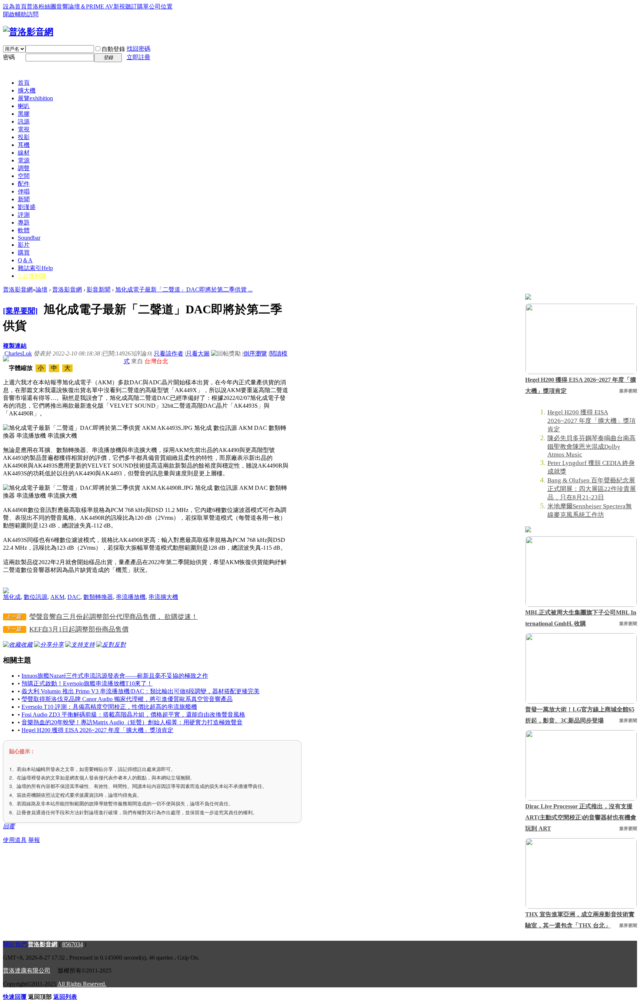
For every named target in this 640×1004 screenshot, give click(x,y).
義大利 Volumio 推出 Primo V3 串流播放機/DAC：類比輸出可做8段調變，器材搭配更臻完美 (140, 691)
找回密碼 (138, 49)
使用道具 (15, 840)
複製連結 (15, 346)
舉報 (34, 840)
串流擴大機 (163, 597)
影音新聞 (98, 289)
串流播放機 (131, 597)
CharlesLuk (18, 353)
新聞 (24, 199)
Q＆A (25, 260)
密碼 (9, 57)
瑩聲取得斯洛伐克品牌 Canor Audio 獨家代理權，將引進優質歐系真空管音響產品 (127, 699)
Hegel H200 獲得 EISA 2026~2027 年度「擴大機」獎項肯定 (97, 730)
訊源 (24, 121)
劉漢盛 (27, 207)
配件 (24, 184)
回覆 (9, 826)
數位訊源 (35, 597)
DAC (73, 597)
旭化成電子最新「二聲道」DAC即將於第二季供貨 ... (184, 289)
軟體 (24, 230)
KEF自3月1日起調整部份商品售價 (79, 629)
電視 (24, 129)
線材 (24, 152)
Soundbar (29, 238)
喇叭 (24, 106)
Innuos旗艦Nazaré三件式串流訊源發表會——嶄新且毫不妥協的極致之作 (114, 676)
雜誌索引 (35, 268)
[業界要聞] (20, 311)
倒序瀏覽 (255, 353)
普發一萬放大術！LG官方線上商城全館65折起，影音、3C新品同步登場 (579, 715)
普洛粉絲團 (41, 6)
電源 (24, 160)
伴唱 (24, 191)
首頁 (24, 83)
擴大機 (27, 90)
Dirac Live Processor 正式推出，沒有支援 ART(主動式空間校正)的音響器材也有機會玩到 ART (580, 817)
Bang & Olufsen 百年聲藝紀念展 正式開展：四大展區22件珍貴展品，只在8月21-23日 (591, 489)
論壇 (41, 289)
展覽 (35, 98)
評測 (24, 215)
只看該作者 (168, 353)
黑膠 (24, 114)
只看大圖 (198, 353)
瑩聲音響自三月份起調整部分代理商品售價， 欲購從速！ (113, 616)
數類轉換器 (98, 597)
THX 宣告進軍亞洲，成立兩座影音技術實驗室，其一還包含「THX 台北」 (579, 920)
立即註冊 (138, 57)
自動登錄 (113, 49)
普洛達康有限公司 (26, 970)
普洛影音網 (18, 289)
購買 (24, 252)
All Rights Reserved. (81, 984)
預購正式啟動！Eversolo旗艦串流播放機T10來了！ (87, 683)
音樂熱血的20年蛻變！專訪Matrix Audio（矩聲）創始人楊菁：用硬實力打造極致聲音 (132, 722)
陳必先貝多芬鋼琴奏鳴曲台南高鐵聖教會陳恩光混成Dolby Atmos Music (591, 446)
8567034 (72, 944)
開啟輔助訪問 (21, 14)
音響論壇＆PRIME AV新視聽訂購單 (102, 6)
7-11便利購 (32, 276)
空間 (24, 176)
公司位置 (161, 6)
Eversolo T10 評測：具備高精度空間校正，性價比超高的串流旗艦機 (109, 707)
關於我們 (15, 944)
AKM (57, 597)
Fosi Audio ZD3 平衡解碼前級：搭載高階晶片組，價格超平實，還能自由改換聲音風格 (133, 714)
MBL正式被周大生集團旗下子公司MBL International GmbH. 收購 (580, 618)
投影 (24, 137)
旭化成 (12, 597)
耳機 (24, 145)
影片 (24, 245)
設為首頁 (15, 6)
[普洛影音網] (28, 32)
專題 (24, 222)
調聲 (24, 168)
